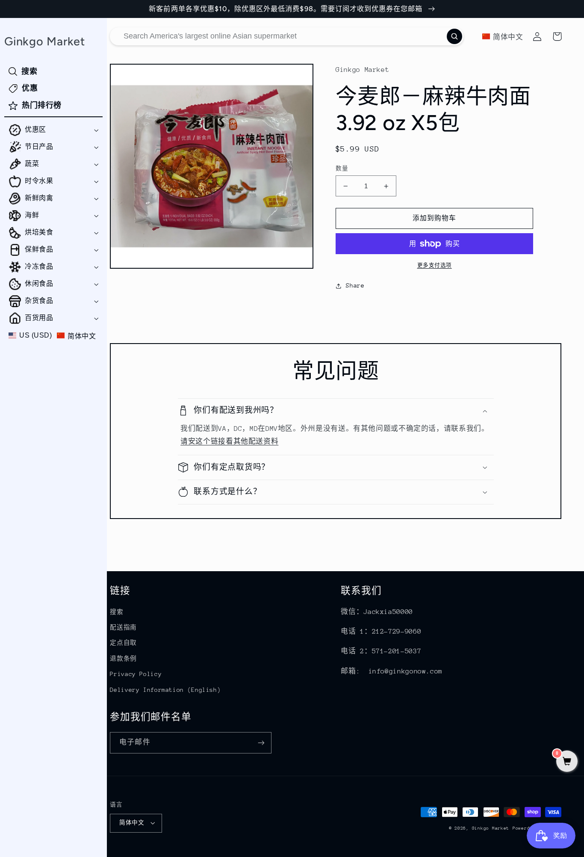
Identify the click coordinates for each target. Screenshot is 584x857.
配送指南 (123, 627)
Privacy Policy (136, 673)
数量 (342, 168)
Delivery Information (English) (165, 689)
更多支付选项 (434, 265)
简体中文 (131, 822)
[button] (53, 130)
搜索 (116, 611)
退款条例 (123, 658)
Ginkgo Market (491, 828)
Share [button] (355, 285)
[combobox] (287, 36)
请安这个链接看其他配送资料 (229, 441)
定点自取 (123, 642)
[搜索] (454, 36)
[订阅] (261, 742)
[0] (567, 762)
